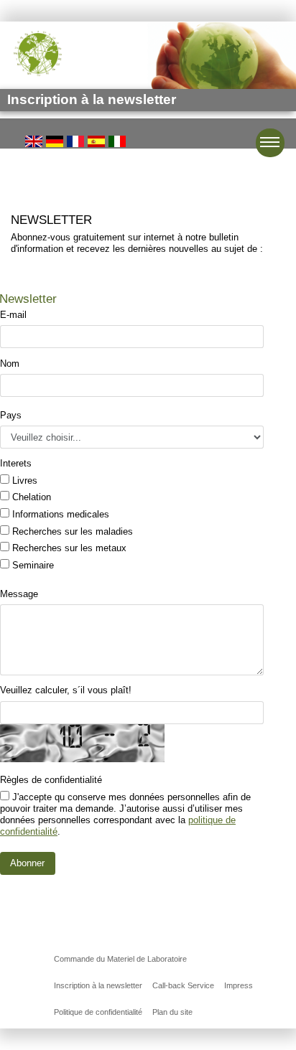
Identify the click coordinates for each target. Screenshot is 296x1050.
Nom (9, 363)
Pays (11, 415)
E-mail (13, 314)
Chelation (30, 497)
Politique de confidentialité (98, 1012)
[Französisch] (75, 141)
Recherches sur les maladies (71, 531)
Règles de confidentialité (51, 779)
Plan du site (172, 1012)
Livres (23, 480)
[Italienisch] (117, 141)
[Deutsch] (54, 141)
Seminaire (31, 565)
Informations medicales (59, 514)
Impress (238, 985)
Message (19, 594)
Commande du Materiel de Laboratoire (120, 959)
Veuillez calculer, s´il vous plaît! (65, 690)
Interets (16, 463)
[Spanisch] (96, 141)
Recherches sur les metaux (67, 548)
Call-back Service (183, 985)
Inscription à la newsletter (98, 985)
